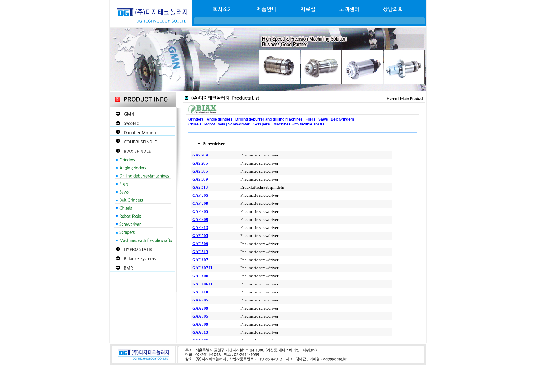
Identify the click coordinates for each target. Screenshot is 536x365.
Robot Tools (214, 124)
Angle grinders (220, 119)
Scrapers (262, 124)
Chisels (195, 124)
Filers (310, 119)
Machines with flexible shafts (299, 124)
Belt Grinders (342, 119)
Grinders (196, 119)
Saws (323, 119)
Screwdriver (239, 124)
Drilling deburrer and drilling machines (269, 119)
